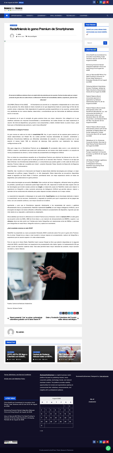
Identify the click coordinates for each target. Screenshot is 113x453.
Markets (29, 15)
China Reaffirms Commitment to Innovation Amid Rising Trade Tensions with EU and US (96, 56)
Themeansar (70, 450)
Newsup (63, 450)
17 (41, 418)
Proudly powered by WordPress (47, 450)
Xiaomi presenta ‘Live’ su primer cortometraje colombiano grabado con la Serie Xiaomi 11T (26, 318)
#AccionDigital (32, 36)
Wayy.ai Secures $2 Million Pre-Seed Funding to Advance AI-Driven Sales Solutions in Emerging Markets (19, 418)
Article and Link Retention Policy (14, 379)
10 (41, 414)
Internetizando (104, 376)
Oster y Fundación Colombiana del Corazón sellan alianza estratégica (61, 318)
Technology (71, 15)
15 (65, 414)
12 (51, 414)
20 (56, 418)
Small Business (56, 15)
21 (60, 418)
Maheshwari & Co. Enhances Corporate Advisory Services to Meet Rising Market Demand (96, 142)
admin (19, 34)
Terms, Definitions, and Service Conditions (17, 374)
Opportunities (16, 15)
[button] (107, 15)
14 (60, 414)
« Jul (41, 431)
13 (55, 414)
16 (69, 414)
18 (46, 418)
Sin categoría (13, 25)
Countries (84, 15)
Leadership (41, 15)
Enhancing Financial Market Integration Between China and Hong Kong (96, 66)
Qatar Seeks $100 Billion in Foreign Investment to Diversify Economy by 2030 (96, 152)
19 (51, 418)
